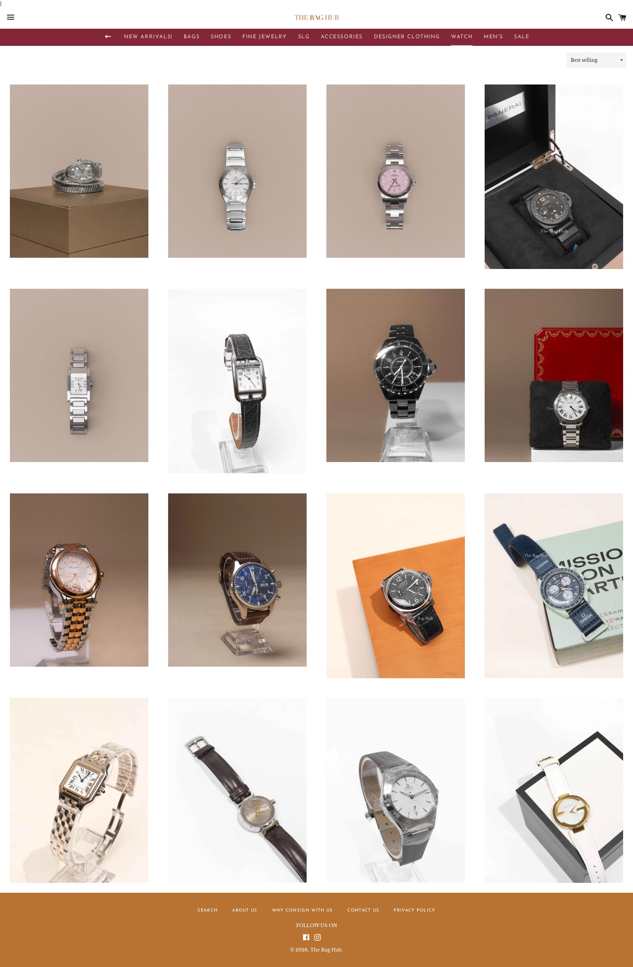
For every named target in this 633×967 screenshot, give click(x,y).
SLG (304, 37)
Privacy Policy (414, 910)
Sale (521, 37)
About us (244, 910)
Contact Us (363, 910)
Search (207, 910)
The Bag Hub (326, 950)
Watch (461, 37)
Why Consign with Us (302, 910)
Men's (493, 37)
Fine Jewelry (264, 37)
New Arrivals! (148, 37)
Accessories (342, 37)
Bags (191, 37)
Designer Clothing (407, 37)
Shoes (221, 37)
